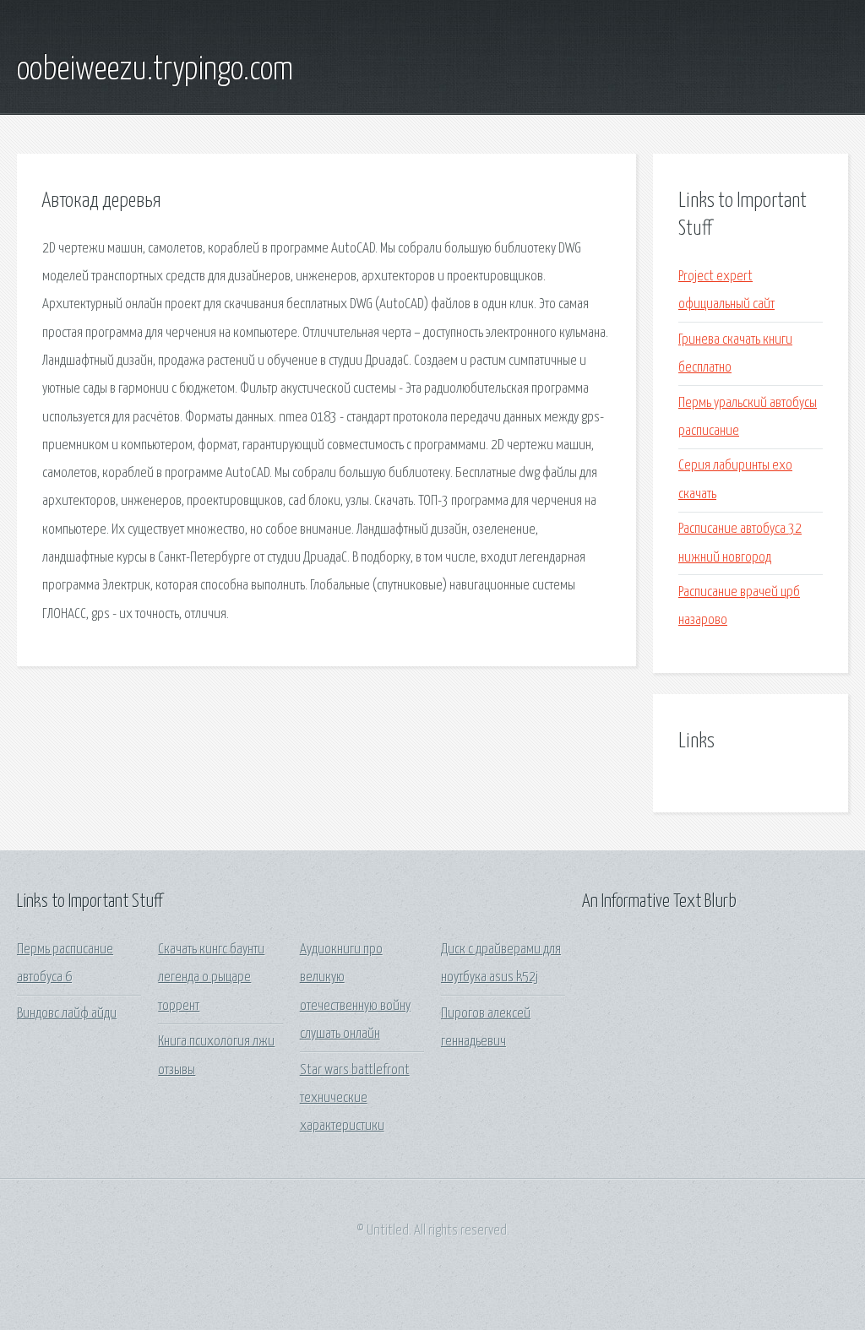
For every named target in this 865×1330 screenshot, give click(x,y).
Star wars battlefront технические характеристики (355, 1098)
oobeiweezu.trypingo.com (155, 70)
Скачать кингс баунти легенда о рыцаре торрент (211, 977)
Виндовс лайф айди (67, 1014)
